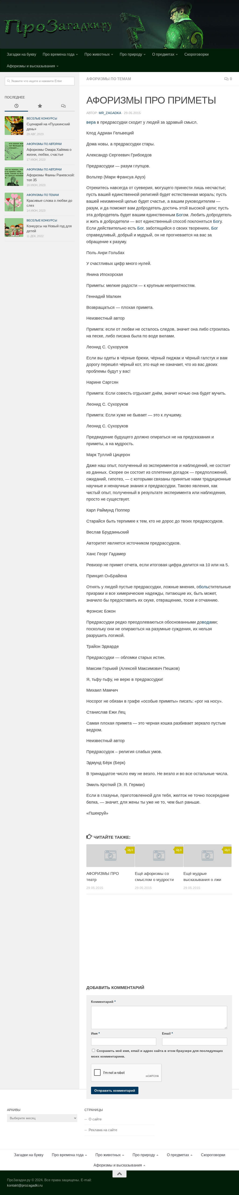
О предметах (163, 54)
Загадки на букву (21, 54)
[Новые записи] (16, 106)
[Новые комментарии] (63, 106)
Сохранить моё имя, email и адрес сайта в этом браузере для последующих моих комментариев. (157, 1053)
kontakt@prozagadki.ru (24, 1185)
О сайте (95, 1119)
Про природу (131, 54)
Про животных (97, 54)
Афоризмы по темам (108, 79)
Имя (95, 1033)
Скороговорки (196, 54)
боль (203, 587)
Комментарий (103, 1002)
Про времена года (58, 54)
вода (206, 622)
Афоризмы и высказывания (31, 66)
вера (91, 122)
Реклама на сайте (103, 1130)
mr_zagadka (110, 113)
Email (167, 1033)
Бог (179, 215)
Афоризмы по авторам (44, 144)
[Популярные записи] (39, 106)
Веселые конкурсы (42, 118)
